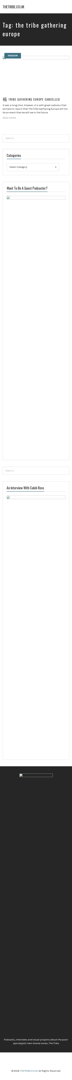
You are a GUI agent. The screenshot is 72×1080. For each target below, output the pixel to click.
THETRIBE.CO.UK (13, 7)
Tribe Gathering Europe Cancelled (34, 99)
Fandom (13, 55)
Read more (9, 117)
